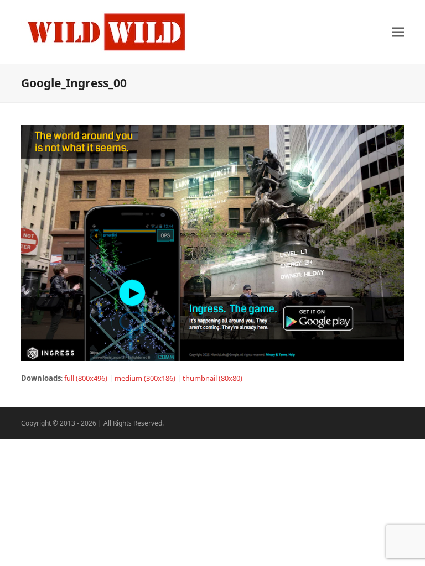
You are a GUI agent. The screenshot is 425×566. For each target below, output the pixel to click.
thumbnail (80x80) (212, 378)
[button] (398, 31)
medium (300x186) (145, 378)
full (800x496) (85, 378)
